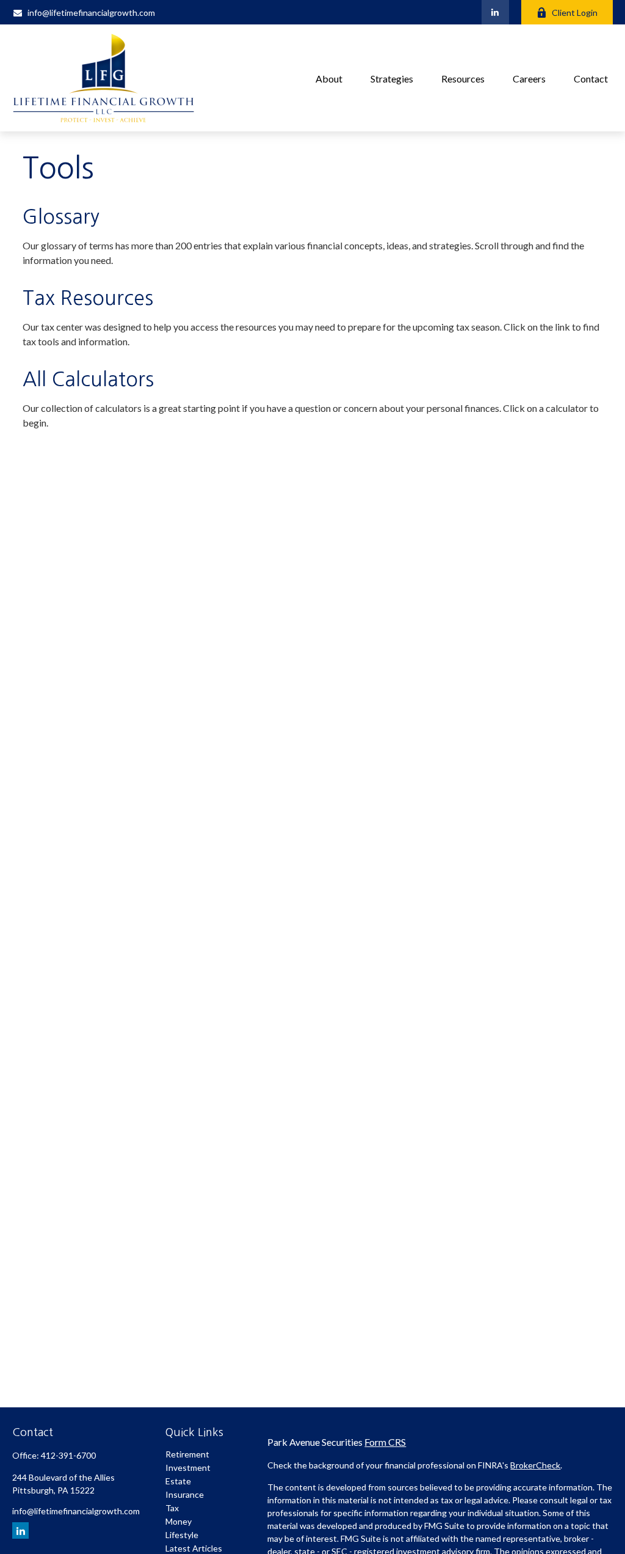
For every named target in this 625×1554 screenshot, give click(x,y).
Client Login (575, 12)
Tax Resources (88, 298)
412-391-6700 (68, 1455)
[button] (329, 78)
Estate (178, 1481)
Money (178, 1521)
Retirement (187, 1454)
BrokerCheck (535, 1465)
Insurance (184, 1494)
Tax (172, 1508)
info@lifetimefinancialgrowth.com (91, 12)
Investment (188, 1467)
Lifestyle (181, 1535)
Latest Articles (193, 1548)
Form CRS (385, 1442)
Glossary (61, 217)
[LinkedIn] (495, 12)
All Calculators (88, 379)
